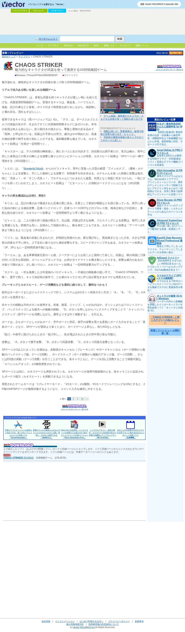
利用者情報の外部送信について (104, 624)
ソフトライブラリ (20, 11)
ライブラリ (24, 56)
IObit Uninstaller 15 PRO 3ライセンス (169, 172)
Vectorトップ (9, 56)
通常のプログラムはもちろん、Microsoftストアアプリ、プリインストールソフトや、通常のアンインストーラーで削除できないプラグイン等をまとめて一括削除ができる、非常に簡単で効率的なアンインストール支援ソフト (165, 185)
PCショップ (38, 11)
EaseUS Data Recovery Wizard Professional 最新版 (169, 240)
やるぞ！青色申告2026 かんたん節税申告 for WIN (169, 126)
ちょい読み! (73, 11)
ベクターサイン (57, 11)
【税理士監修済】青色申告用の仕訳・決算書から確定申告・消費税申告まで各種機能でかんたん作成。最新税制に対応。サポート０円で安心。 (165, 138)
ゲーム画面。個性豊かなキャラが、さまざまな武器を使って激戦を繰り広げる (122, 117)
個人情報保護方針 (75, 624)
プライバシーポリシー (119, 621)
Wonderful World (33, 168)
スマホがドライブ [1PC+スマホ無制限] (169, 277)
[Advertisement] (92, 24)
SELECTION (85, 11)
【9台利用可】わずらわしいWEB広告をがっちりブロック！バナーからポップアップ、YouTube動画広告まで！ (165, 265)
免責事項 (139, 621)
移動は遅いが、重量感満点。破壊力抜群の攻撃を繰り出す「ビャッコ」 (122, 133)
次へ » (84, 398)
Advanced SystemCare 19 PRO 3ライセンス (169, 222)
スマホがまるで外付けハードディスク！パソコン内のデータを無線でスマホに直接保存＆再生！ (165, 286)
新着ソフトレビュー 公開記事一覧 (165, 332)
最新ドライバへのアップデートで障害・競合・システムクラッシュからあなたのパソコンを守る (165, 210)
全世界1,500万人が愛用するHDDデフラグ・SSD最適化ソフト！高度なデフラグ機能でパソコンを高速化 (165, 160)
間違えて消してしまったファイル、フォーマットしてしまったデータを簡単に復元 (165, 249)
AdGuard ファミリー (168, 257)
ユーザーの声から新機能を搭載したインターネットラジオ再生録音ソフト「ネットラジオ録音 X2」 (165, 306)
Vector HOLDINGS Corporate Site (161, 4)
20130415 (18, 457)
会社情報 (46, 621)
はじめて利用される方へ (91, 621)
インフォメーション (65, 621)
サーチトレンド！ (48, 39)
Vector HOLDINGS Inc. (84, 627)
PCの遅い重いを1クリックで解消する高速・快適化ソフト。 (164, 229)
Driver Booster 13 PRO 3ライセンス (169, 201)
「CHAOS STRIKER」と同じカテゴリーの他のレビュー (165, 320)
